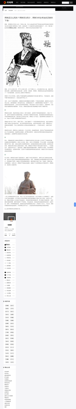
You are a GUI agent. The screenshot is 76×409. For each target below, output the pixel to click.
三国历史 (7, 388)
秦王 (7, 347)
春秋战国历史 (8, 375)
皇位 (7, 314)
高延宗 (12, 341)
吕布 (7, 362)
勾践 (7, 341)
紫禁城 (7, 305)
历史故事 (11, 10)
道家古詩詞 (7, 403)
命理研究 (7, 392)
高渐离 (12, 338)
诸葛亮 (12, 356)
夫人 (7, 353)
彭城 (12, 323)
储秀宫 (12, 332)
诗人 (12, 353)
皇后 (7, 317)
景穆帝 (7, 308)
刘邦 (12, 350)
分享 (74, 204)
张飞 (7, 350)
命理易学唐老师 (8, 381)
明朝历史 (53, 2)
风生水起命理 (31, 2)
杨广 (7, 311)
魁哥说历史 (7, 382)
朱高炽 (12, 317)
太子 (12, 308)
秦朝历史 (7, 384)
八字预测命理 (8, 401)
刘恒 (12, 311)
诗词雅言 (7, 379)
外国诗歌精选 (8, 399)
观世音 (12, 344)
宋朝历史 (39, 2)
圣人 (12, 347)
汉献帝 (12, 314)
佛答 (6, 407)
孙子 (12, 359)
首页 (17, 2)
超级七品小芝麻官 (9, 395)
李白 (12, 326)
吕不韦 (7, 332)
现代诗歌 (23, 2)
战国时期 (7, 324)
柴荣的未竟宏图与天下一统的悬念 (14, 282)
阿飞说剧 (7, 377)
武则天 (12, 320)
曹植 (7, 356)
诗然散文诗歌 (8, 390)
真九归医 (7, 394)
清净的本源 (7, 405)
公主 (12, 362)
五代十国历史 (19, 6)
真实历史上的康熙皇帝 (12, 252)
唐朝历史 (46, 2)
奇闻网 (68, 7)
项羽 (7, 329)
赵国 (7, 338)
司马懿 (7, 359)
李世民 (7, 320)
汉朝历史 (7, 386)
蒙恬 (12, 329)
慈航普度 (7, 344)
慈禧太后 (7, 335)
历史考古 (7, 373)
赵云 (12, 305)
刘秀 (12, 335)
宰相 (7, 326)
